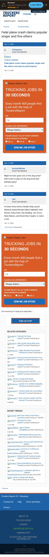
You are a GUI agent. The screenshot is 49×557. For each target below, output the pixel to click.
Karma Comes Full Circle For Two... (30, 358)
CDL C (33, 142)
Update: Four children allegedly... (31, 384)
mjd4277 (20, 338)
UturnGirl (20, 418)
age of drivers (24, 428)
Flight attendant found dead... (30, 350)
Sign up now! (25, 321)
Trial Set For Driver (24, 336)
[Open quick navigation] (44, 26)
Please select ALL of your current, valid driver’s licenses (22, 137)
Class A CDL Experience (16, 126)
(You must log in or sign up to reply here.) (16, 311)
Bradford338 (12, 453)
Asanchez (22, 437)
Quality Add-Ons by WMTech (24, 551)
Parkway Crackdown (25, 365)
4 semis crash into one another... (31, 391)
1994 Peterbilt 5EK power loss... (30, 435)
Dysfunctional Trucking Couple (29, 372)
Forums (27, 14)
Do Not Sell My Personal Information (23, 538)
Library (23, 524)
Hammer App (23, 533)
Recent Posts (23, 21)
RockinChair (9, 227)
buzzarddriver (18, 168)
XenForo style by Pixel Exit (24, 549)
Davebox (21, 465)
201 (14, 199)
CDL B (21, 142)
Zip (6, 116)
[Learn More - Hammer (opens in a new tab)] (24, 5)
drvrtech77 (23, 393)
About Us (23, 516)
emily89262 (23, 430)
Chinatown (17, 50)
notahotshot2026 (13, 446)
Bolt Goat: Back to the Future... (28, 415)
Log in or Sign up (38, 11)
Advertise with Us (23, 528)
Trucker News (23, 520)
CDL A (10, 142)
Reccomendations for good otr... (30, 463)
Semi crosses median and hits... (31, 398)
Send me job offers (24, 147)
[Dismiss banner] (46, 5)
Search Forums (9, 21)
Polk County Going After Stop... (29, 343)
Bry (14, 381)
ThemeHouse (39, 552)
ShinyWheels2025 (14, 475)
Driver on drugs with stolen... (23, 379)
